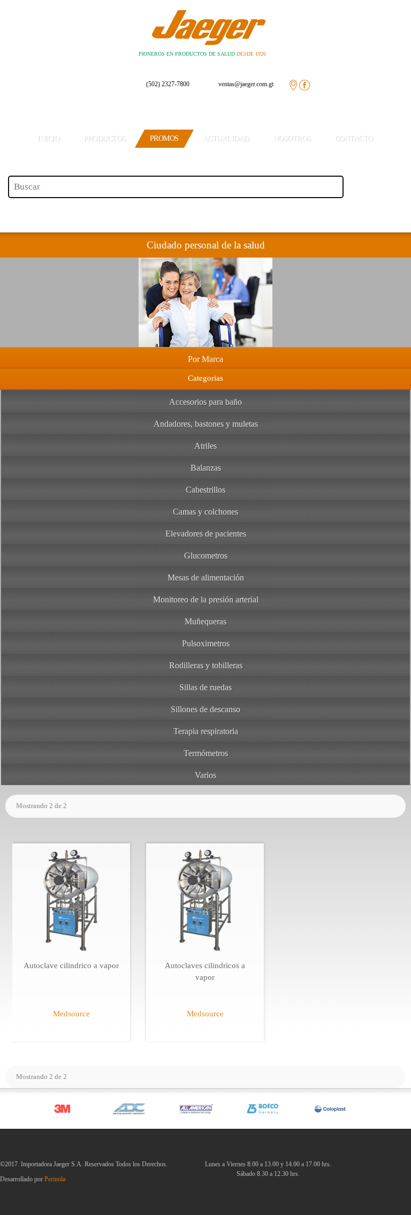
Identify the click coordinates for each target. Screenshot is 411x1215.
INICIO (48, 138)
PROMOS (164, 138)
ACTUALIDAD (226, 138)
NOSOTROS (292, 138)
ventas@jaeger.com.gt (245, 84)
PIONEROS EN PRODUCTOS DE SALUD (202, 54)
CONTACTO (354, 138)
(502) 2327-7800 (167, 84)
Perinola (54, 1179)
